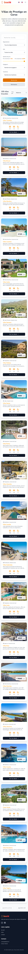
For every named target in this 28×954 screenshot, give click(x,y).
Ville (4, 49)
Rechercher (14, 80)
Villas (2, 932)
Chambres (5, 71)
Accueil (3, 930)
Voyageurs (5, 64)
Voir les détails (13, 132)
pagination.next (22, 908)
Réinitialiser (14, 84)
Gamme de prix (6, 56)
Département (6, 42)
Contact (3, 934)
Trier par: (12, 92)
